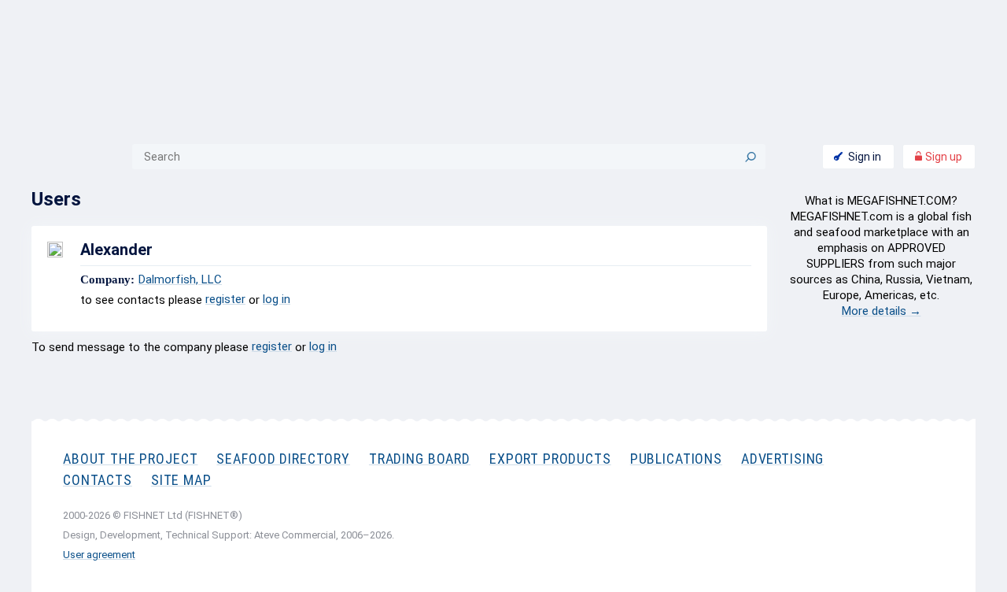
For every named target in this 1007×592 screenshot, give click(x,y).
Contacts (97, 480)
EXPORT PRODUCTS (550, 458)
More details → (881, 311)
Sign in (864, 156)
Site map (181, 480)
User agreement (99, 555)
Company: (107, 280)
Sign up (942, 156)
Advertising (782, 458)
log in (276, 299)
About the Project (130, 458)
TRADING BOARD (419, 458)
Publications (676, 458)
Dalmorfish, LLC (180, 280)
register (225, 299)
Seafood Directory (282, 458)
